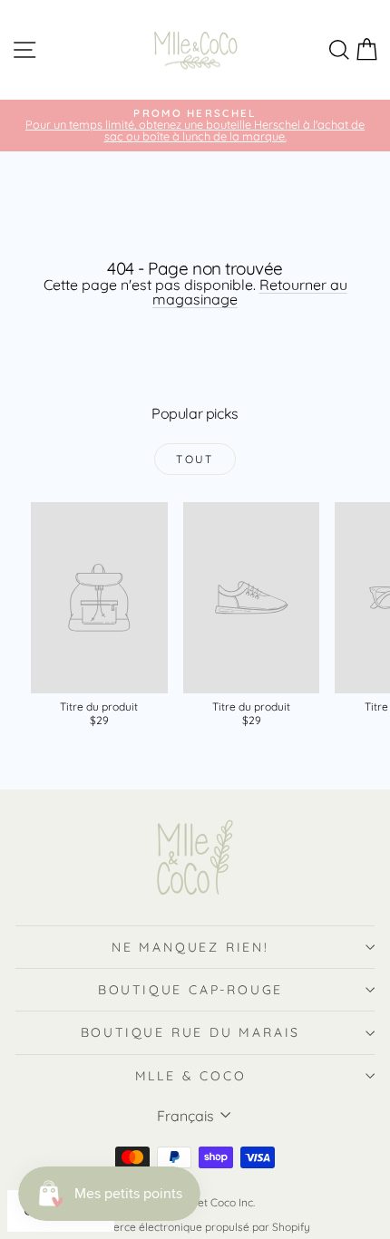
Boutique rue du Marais (191, 1032)
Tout (195, 459)
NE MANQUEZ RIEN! (190, 947)
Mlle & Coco (191, 1076)
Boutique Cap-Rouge (190, 990)
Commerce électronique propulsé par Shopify (195, 1227)
